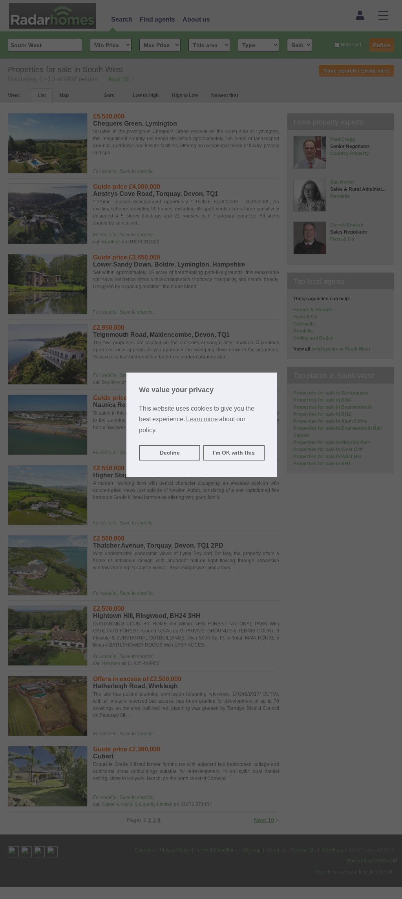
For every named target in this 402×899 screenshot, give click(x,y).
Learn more (202, 419)
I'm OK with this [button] (234, 453)
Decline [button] (170, 453)
